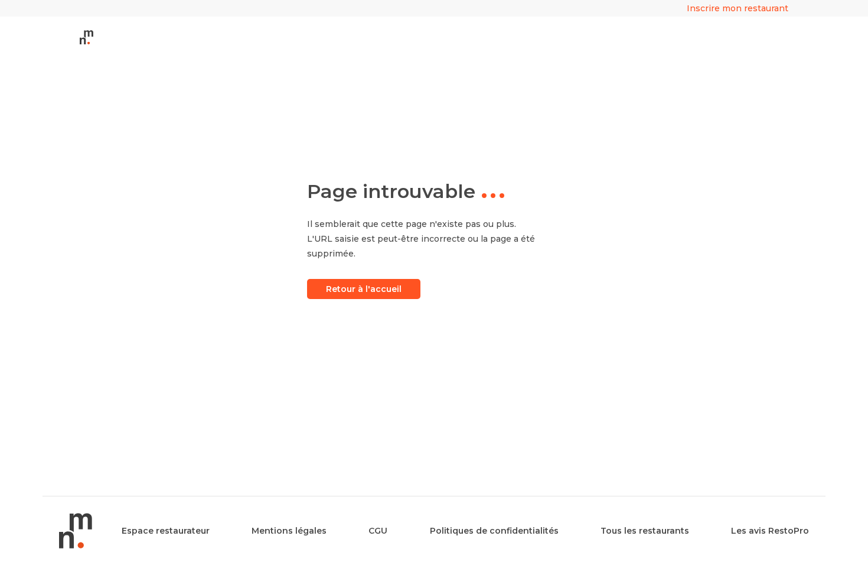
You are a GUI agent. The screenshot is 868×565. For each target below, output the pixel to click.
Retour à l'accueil (364, 289)
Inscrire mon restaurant (737, 8)
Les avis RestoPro (770, 530)
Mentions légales (289, 530)
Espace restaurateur (166, 530)
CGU (377, 530)
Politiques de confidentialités (494, 530)
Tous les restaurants (645, 530)
